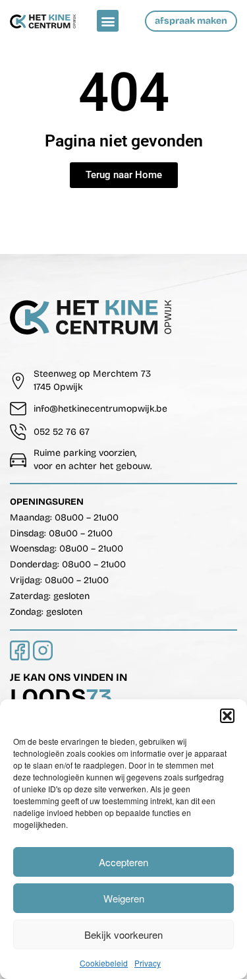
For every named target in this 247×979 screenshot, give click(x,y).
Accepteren (123, 862)
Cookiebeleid (104, 962)
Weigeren (123, 898)
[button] (227, 715)
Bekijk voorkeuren (123, 934)
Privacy (147, 962)
